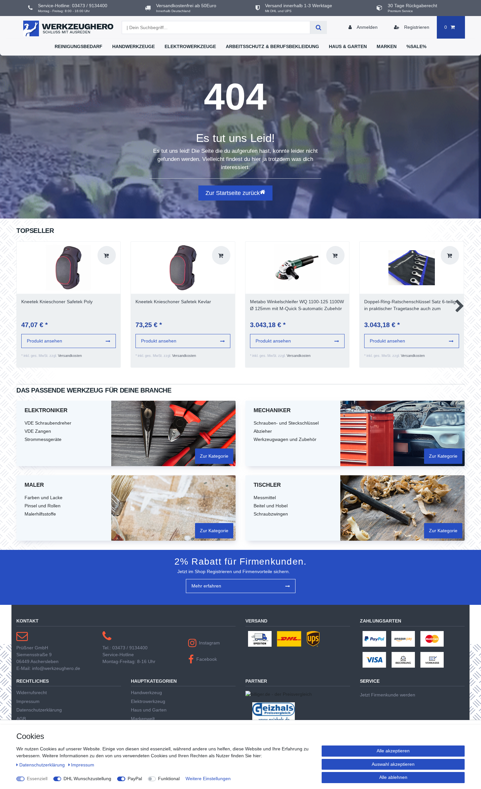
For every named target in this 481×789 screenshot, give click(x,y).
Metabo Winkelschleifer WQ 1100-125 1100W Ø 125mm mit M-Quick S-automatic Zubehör (297, 305)
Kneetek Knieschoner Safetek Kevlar (173, 301)
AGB (21, 718)
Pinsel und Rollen (43, 505)
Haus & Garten (348, 46)
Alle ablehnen (393, 777)
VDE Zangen (38, 431)
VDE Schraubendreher (48, 423)
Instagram (209, 642)
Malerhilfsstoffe (40, 514)
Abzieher (263, 431)
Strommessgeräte (43, 439)
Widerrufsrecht (31, 692)
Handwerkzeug (146, 692)
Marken (387, 46)
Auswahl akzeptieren (393, 764)
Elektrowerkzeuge (190, 46)
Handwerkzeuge (133, 46)
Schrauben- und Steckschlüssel (286, 423)
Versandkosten (70, 356)
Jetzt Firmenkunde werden (387, 694)
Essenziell (37, 778)
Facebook (206, 659)
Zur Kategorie (214, 456)
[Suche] (318, 27)
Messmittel (265, 497)
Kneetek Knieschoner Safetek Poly (57, 301)
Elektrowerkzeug (148, 701)
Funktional (169, 778)
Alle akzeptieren (393, 750)
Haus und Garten (149, 709)
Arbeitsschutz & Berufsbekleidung (272, 46)
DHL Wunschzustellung (87, 778)
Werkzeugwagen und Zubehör (285, 439)
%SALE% (416, 46)
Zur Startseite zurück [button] (232, 193)
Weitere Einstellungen (208, 778)
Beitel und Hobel (271, 505)
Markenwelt (143, 718)
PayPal (135, 778)
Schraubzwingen (271, 514)
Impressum (28, 701)
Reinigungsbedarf (78, 46)
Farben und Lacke (43, 497)
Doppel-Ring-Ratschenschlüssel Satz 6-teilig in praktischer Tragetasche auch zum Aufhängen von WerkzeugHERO (410, 305)
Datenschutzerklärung (39, 709)
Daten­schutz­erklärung (42, 764)
